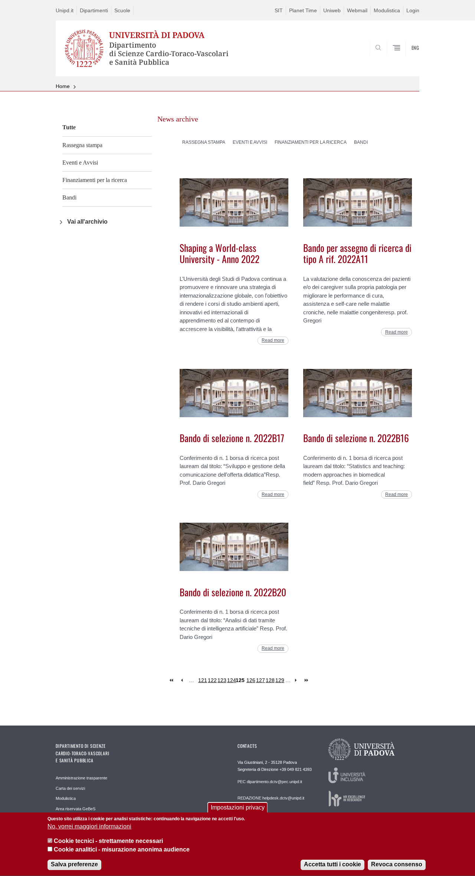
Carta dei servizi (70, 788)
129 (279, 680)
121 (202, 680)
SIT (279, 10)
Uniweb (332, 10)
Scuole (122, 10)
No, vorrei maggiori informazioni (89, 827)
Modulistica (387, 10)
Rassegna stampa (82, 145)
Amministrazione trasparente (81, 778)
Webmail (357, 10)
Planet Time (303, 10)
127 (260, 680)
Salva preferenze (74, 865)
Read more (273, 340)
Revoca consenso (396, 865)
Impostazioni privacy (238, 807)
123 (221, 680)
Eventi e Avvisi (80, 162)
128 (270, 680)
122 (212, 680)
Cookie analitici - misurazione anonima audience (122, 849)
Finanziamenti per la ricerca (94, 180)
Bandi (69, 197)
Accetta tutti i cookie (332, 865)
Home (63, 86)
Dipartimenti (94, 10)
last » (307, 680)
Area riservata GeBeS (75, 809)
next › (297, 680)
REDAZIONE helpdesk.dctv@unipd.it (271, 798)
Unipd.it (64, 10)
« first (172, 680)
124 (231, 680)
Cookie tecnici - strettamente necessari (108, 841)
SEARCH (406, 58)
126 (250, 680)
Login (412, 10)
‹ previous (181, 680)
